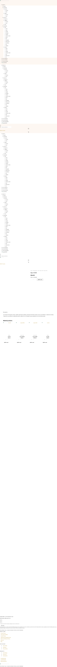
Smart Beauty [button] (5, 7)
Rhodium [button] (6, 47)
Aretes (6, 30)
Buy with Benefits (5, 58)
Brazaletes (7, 33)
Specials (4, 6)
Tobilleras (7, 45)
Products (7, 10)
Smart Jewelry (35, 270)
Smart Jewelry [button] (5, 86)
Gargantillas (7, 40)
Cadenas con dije (8, 35)
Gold (38, 270)
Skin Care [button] (6, 9)
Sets (6, 44)
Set (6, 117)
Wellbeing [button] (6, 20)
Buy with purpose (4, 59)
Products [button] (3, 4)
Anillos (6, 28)
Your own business (5, 61)
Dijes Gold (41, 270)
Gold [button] (5, 27)
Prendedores (7, 42)
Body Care (6, 18)
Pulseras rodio (7, 55)
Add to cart (40, 279)
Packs (6, 11)
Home (31, 270)
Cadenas (7, 34)
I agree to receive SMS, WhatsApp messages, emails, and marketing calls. (10, 623)
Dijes (6, 38)
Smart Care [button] (4, 17)
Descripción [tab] (5, 312)
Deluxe (6, 37)
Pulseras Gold (7, 41)
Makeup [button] (6, 13)
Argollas (7, 31)
